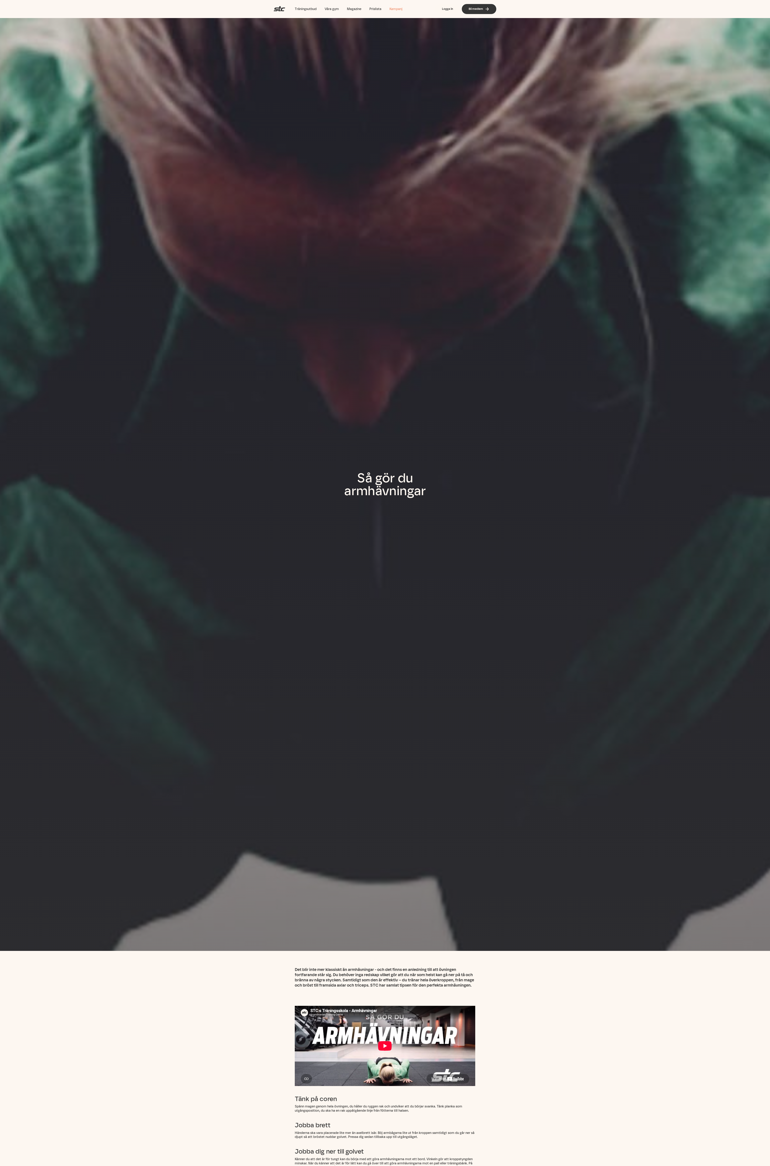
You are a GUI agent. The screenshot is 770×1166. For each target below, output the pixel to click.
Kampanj (395, 9)
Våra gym (332, 9)
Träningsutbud (306, 9)
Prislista (375, 9)
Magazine (354, 9)
